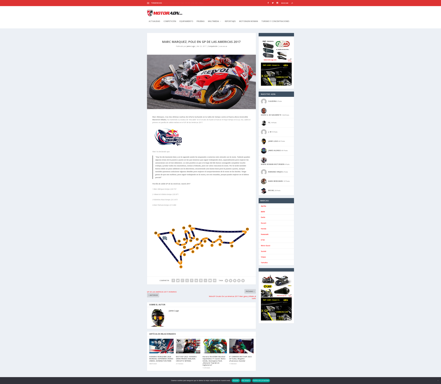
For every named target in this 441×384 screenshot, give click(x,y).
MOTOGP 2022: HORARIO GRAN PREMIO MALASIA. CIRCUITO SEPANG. (186, 359)
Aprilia (263, 206)
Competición (170, 21)
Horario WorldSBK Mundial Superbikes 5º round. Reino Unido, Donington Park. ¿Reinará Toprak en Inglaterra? (214, 361)
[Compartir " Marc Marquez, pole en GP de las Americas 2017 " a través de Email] (210, 280)
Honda (263, 229)
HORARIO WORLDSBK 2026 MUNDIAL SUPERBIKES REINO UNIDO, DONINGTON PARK (161, 359)
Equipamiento (186, 21)
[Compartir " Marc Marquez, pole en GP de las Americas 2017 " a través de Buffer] (201, 280)
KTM (263, 240)
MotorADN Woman (248, 21)
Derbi (263, 217)
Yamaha (264, 262)
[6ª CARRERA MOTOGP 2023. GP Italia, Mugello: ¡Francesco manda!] (241, 346)
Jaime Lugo (191, 46)
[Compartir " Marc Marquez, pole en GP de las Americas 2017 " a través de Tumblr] (187, 280)
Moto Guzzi (265, 245)
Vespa (263, 257)
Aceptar (236, 380)
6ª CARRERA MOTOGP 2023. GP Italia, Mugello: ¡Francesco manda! (240, 359)
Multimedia (213, 21)
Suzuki (263, 251)
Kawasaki (265, 234)
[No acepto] (438, 380)
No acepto (246, 380)
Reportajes (230, 21)
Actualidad (154, 21)
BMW (263, 212)
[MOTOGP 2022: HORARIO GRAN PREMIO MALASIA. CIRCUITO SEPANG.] (188, 346)
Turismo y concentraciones (275, 21)
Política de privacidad (261, 380)
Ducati (263, 223)
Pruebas (201, 21)
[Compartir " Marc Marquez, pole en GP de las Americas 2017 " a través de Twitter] (178, 280)
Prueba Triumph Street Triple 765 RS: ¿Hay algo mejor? (183, 3)
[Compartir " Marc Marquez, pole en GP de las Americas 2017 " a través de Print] (214, 280)
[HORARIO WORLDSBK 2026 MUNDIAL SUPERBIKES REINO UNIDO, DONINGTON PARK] (161, 346)
